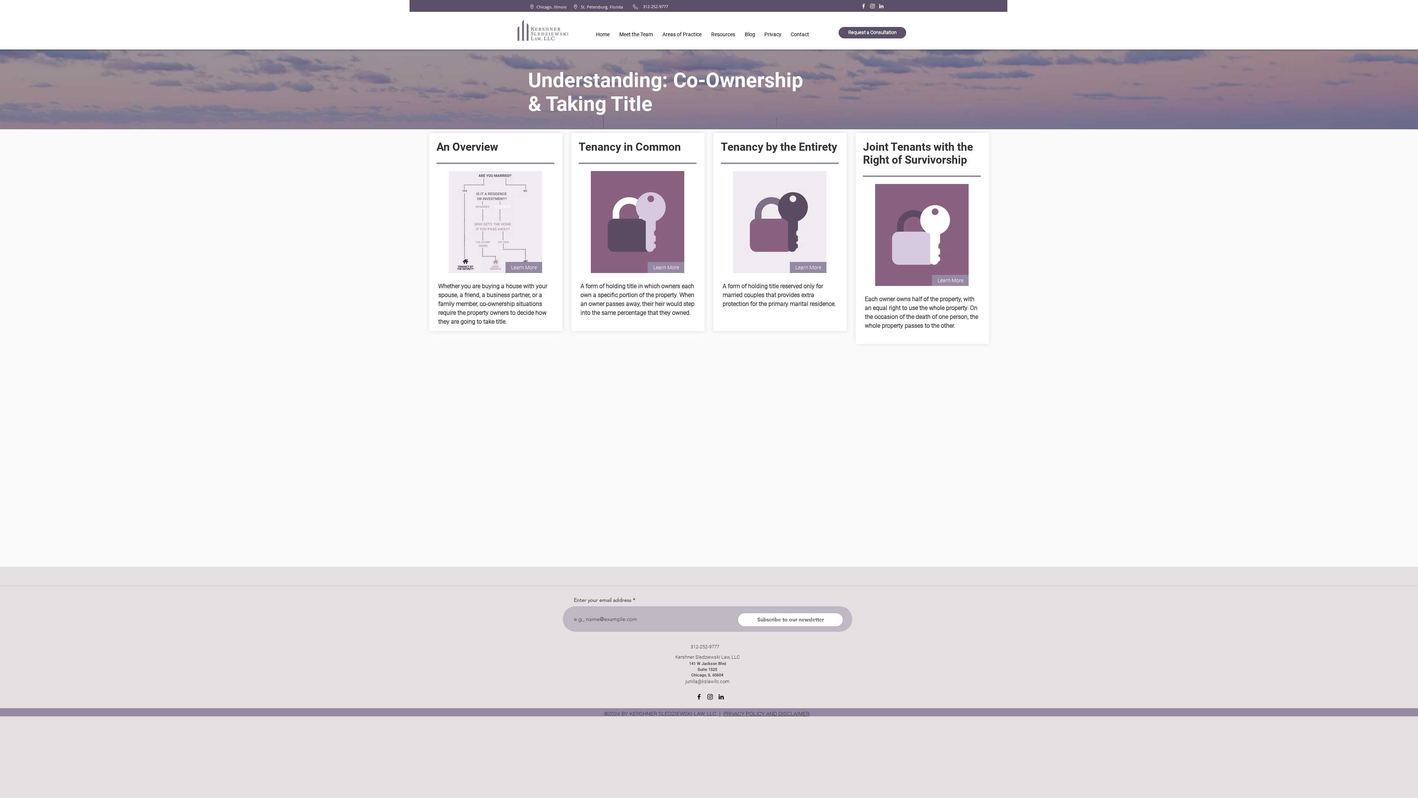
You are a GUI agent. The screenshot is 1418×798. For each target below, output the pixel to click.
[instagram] (710, 696)
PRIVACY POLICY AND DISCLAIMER (766, 713)
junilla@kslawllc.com (707, 681)
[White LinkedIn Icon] (881, 6)
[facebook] (699, 696)
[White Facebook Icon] (863, 6)
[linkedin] (721, 696)
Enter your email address (602, 600)
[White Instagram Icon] (872, 6)
